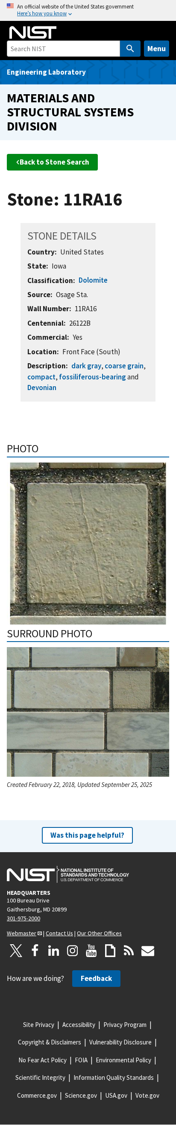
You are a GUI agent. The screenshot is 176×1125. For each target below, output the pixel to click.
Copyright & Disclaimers (49, 1042)
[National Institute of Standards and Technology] (68, 874)
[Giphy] (110, 950)
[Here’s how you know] (88, 10)
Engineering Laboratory (46, 72)
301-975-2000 (23, 918)
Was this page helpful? (87, 835)
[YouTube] (91, 950)
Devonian (41, 387)
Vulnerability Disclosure (120, 1042)
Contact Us (59, 933)
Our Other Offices (99, 933)
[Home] (32, 32)
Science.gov (81, 1095)
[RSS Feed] (129, 950)
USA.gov (116, 1095)
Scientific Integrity (40, 1077)
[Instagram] (72, 950)
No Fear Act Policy (42, 1060)
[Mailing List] (147, 950)
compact (41, 377)
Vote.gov (147, 1095)
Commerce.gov (37, 1095)
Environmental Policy (123, 1060)
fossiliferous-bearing (92, 377)
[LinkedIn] (53, 950)
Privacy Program (125, 1025)
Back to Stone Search (54, 162)
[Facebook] (35, 950)
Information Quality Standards (113, 1077)
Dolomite (93, 280)
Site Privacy (38, 1025)
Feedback (96, 978)
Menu (156, 48)
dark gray (86, 365)
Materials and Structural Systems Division (70, 111)
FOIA (81, 1060)
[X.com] (16, 950)
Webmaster (21, 933)
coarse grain (124, 365)
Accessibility (78, 1025)
